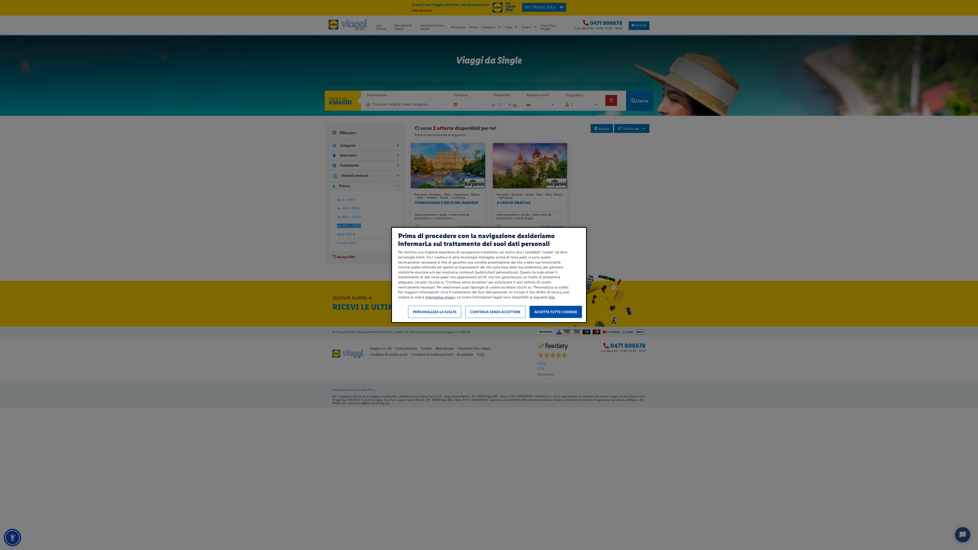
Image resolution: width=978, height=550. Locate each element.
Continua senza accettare (495, 312)
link (552, 297)
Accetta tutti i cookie (555, 312)
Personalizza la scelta (434, 312)
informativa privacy (440, 297)
